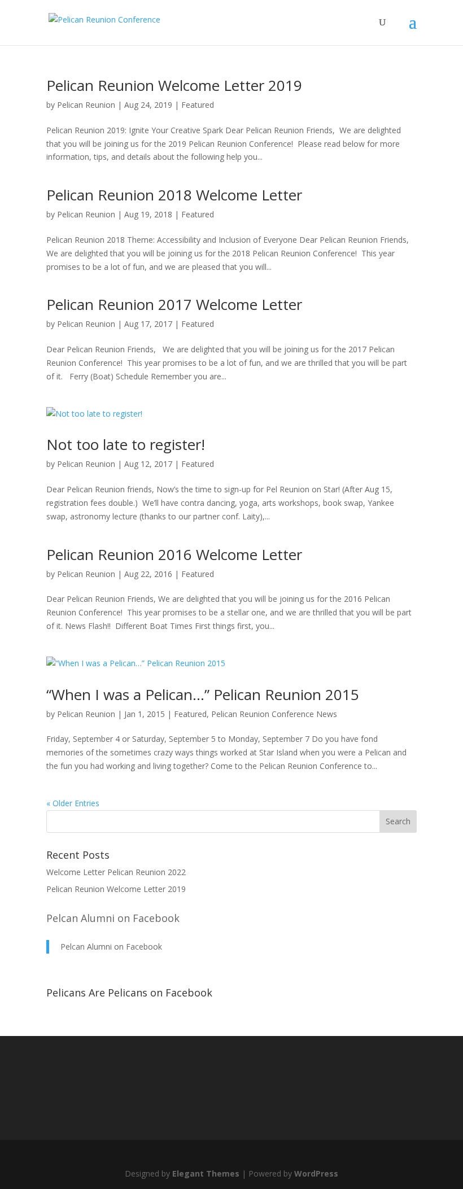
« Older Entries (72, 803)
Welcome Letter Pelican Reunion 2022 (116, 872)
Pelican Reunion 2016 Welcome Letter (174, 554)
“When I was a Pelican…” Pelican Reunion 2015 (202, 694)
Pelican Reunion (86, 104)
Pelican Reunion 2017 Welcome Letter (174, 304)
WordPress (316, 1173)
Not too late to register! (125, 444)
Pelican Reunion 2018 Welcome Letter (174, 195)
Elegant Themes (205, 1173)
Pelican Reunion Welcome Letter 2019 (174, 85)
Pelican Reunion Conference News (274, 714)
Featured (197, 104)
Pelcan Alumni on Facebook (113, 918)
